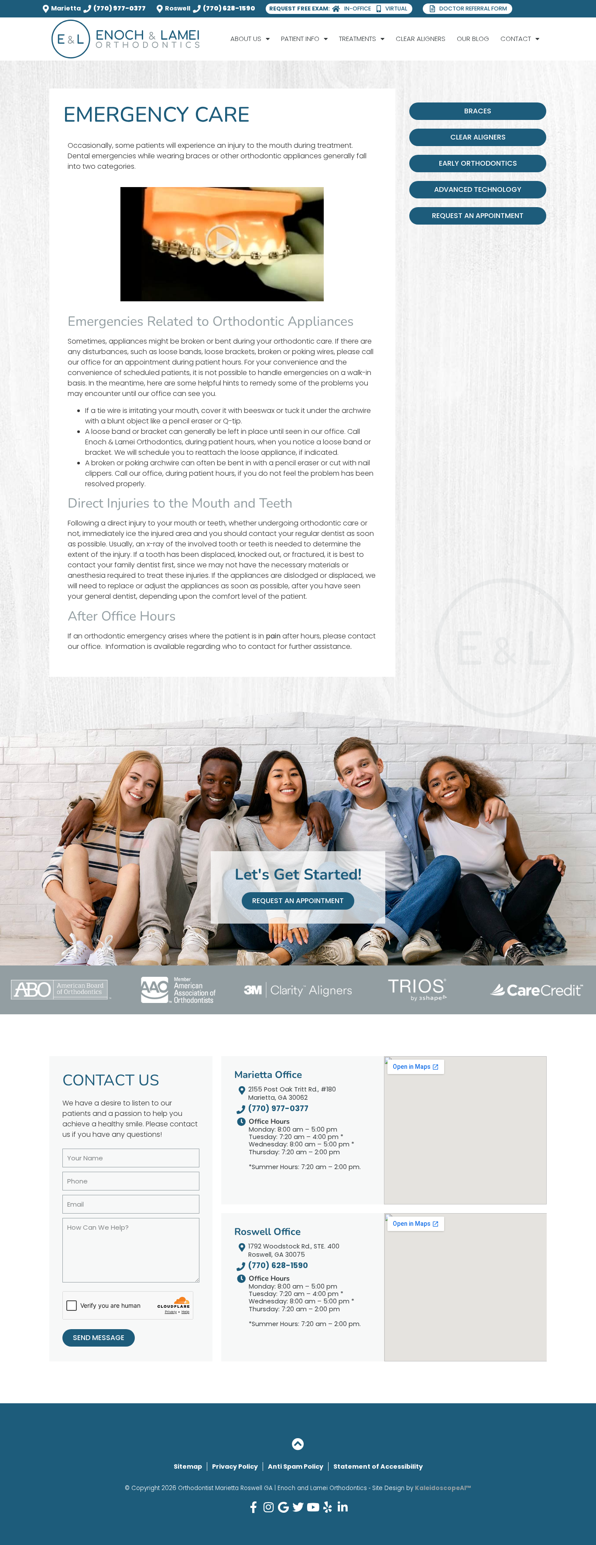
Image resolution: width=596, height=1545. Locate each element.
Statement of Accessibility (378, 1466)
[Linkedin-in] (342, 1507)
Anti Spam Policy (295, 1466)
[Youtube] (313, 1507)
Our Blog (473, 38)
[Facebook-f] (253, 1507)
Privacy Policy (235, 1466)
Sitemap (188, 1466)
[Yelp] (327, 1507)
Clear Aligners (420, 38)
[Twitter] (298, 1507)
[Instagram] (268, 1507)
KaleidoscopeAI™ (443, 1488)
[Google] (283, 1507)
